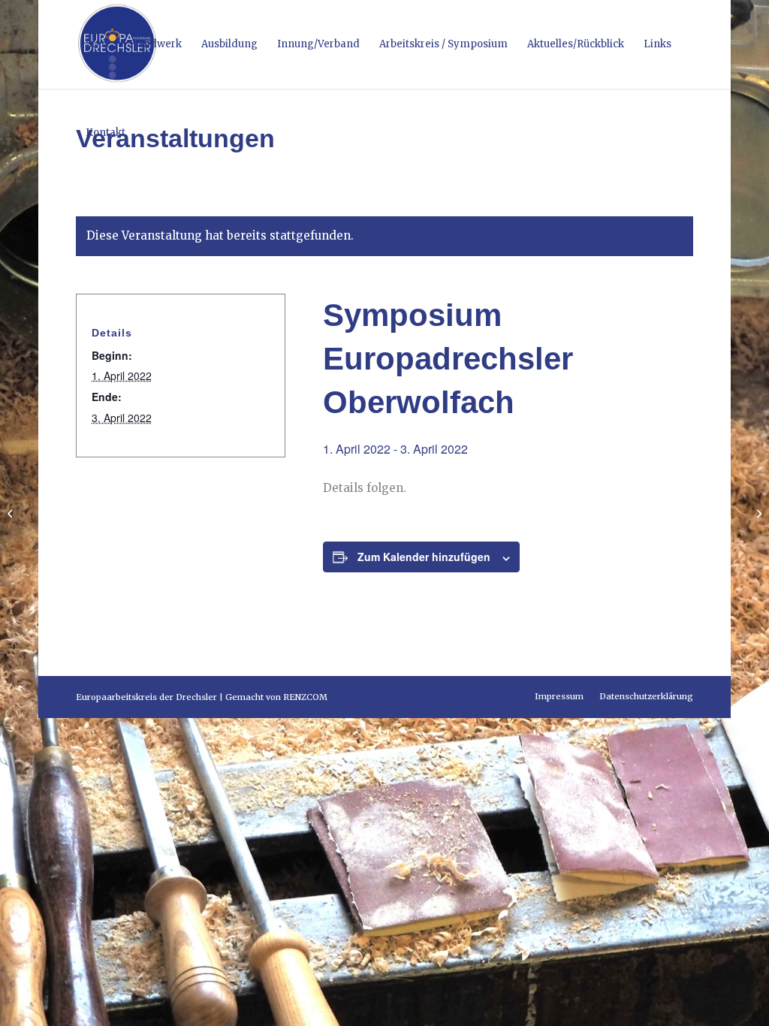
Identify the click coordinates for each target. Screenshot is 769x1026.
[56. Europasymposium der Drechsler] (11, 513)
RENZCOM (305, 697)
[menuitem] (97, 44)
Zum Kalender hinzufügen (423, 556)
